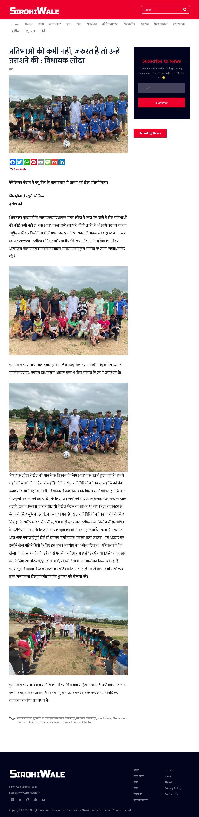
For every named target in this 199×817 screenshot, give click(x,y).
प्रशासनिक (179, 24)
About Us (170, 782)
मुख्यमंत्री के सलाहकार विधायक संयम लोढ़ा (54, 718)
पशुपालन (30, 31)
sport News (104, 718)
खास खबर (55, 24)
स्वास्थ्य (145, 24)
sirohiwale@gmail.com (23, 787)
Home (15, 24)
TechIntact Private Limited (114, 810)
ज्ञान (68, 24)
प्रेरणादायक (161, 24)
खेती (43, 31)
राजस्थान (92, 24)
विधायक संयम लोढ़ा (86, 718)
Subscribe (161, 102)
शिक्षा (41, 24)
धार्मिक (15, 31)
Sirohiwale (20, 169)
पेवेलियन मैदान (24, 718)
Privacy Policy (173, 788)
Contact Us (171, 794)
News (28, 24)
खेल (79, 24)
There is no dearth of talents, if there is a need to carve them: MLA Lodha (71, 720)
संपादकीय (129, 24)
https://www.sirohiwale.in (24, 793)
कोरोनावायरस (110, 24)
